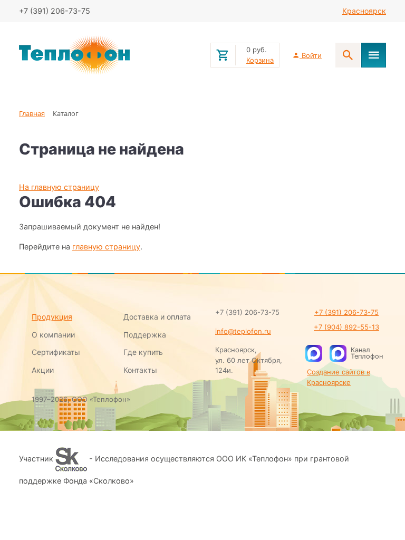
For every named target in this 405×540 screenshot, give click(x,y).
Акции (43, 369)
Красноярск (364, 10)
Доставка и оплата (157, 316)
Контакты (140, 369)
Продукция (52, 316)
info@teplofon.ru (243, 331)
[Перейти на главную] (108, 55)
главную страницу (106, 246)
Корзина (260, 60)
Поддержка (144, 334)
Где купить (143, 352)
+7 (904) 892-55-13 (346, 327)
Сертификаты (56, 352)
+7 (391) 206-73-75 (346, 312)
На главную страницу (59, 186)
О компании (53, 334)
